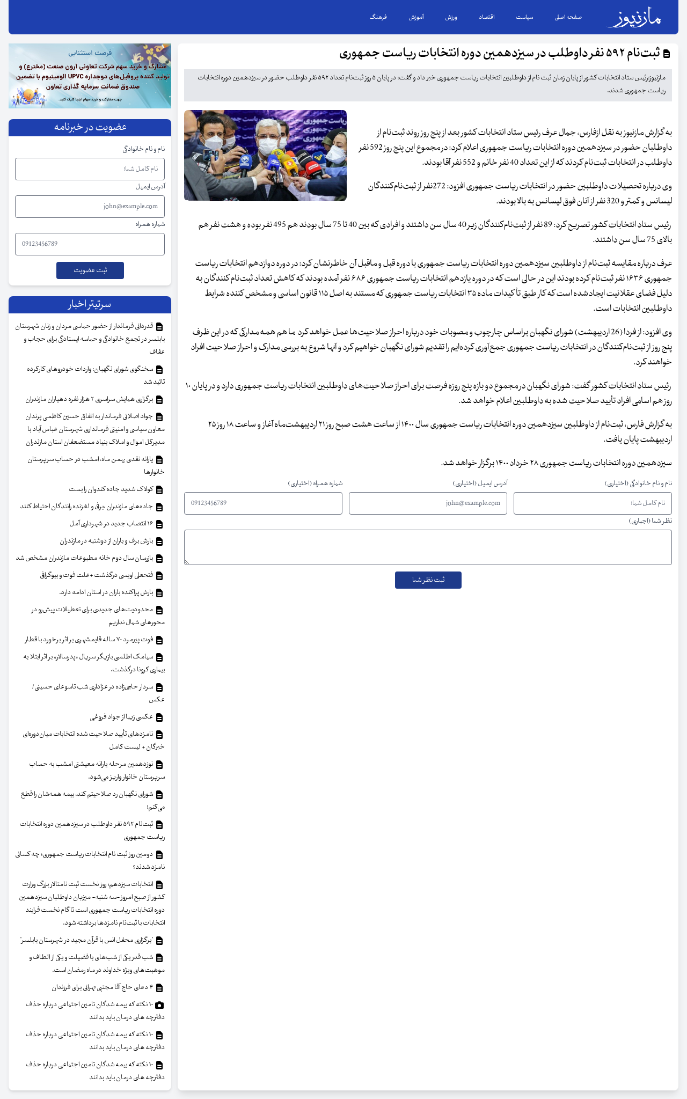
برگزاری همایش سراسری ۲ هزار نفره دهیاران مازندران (89, 399)
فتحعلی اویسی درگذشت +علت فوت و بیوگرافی (97, 575)
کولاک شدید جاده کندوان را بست (111, 489)
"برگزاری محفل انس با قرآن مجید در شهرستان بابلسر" (87, 940)
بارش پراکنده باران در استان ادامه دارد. (106, 592)
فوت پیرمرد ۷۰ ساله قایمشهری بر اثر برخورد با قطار (89, 639)
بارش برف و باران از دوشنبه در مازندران (107, 541)
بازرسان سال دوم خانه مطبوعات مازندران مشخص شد (85, 558)
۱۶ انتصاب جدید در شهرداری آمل (111, 524)
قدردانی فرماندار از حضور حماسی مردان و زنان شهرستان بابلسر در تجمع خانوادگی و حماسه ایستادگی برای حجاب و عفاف (90, 339)
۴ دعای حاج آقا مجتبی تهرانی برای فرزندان (103, 987)
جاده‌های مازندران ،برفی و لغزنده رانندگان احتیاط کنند (87, 506)
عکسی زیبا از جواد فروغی (122, 717)
